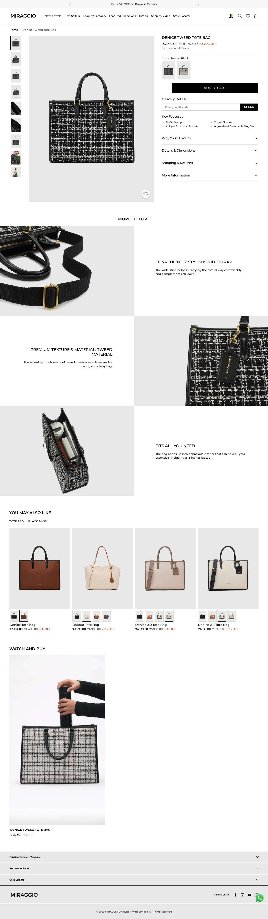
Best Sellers (72, 15)
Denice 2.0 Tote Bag (151, 625)
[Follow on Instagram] (242, 895)
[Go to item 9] (15, 174)
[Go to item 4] (15, 92)
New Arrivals (53, 15)
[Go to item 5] (15, 108)
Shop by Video (160, 15)
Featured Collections (122, 15)
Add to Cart (215, 88)
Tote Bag (16, 521)
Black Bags (37, 521)
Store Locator (181, 15)
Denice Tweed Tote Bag (39, 30)
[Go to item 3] (15, 75)
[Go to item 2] (15, 59)
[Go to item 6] (15, 125)
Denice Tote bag (23, 625)
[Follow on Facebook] (235, 895)
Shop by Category (94, 15)
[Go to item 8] (15, 157)
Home (13, 30)
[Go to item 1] (15, 43)
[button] (57, 747)
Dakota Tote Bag (85, 625)
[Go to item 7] (15, 141)
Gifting (143, 15)
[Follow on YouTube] (250, 895)
